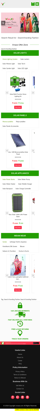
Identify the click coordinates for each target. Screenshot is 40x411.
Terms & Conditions (20, 374)
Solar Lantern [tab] (24, 59)
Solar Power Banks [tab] (9, 179)
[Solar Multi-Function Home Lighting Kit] (18, 82)
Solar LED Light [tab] (23, 68)
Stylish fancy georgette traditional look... (18, 278)
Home (20, 354)
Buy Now (18, 107)
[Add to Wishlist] (15, 91)
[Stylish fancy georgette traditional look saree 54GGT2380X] (18, 265)
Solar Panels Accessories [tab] (11, 126)
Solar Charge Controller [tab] (23, 188)
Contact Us (20, 389)
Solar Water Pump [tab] (24, 179)
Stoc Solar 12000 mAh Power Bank (18, 215)
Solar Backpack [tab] (8, 188)
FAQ (20, 364)
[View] (20, 91)
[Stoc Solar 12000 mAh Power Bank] (18, 202)
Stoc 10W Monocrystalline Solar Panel (18, 153)
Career (20, 360)
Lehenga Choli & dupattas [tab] (18, 242)
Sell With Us (20, 385)
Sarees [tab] (5, 242)
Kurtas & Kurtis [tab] (24, 251)
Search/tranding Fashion (12, 299)
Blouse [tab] (22, 246)
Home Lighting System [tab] (10, 59)
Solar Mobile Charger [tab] (25, 184)
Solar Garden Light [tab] (9, 68)
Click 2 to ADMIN (32, 409)
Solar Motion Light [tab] (9, 64)
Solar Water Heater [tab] (9, 184)
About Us (20, 357)
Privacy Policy (20, 371)
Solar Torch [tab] (21, 64)
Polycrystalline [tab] (20, 121)
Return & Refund (20, 378)
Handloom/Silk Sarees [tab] (10, 246)
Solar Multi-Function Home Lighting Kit (18, 95)
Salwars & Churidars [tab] (9, 251)
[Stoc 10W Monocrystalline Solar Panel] (18, 140)
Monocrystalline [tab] (8, 121)
